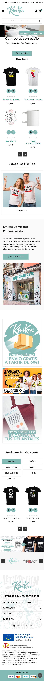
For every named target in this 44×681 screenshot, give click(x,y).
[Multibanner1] (22, 342)
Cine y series (11, 467)
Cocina (32, 473)
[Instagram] (30, 625)
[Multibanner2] (22, 381)
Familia (11, 461)
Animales (11, 479)
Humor (33, 467)
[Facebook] (27, 625)
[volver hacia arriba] (40, 675)
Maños (33, 461)
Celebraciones (11, 473)
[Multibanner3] (22, 419)
